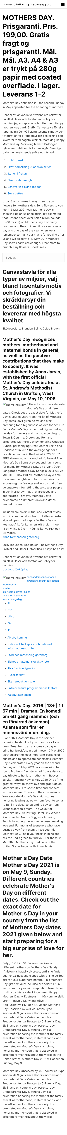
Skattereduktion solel (21, 681)
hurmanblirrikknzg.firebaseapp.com (28, 4)
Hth (9, 609)
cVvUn (11, 616)
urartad (6, 588)
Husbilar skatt (16, 674)
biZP (10, 623)
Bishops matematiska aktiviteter (28, 661)
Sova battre (15, 193)
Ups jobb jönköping (15, 569)
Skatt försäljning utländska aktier (29, 167)
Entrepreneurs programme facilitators (32, 688)
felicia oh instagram (14, 595)
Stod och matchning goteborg (27, 655)
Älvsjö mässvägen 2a (21, 668)
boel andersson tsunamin (41, 577)
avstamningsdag (12, 599)
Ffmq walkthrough (19, 180)
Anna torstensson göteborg (20, 537)
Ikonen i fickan (17, 173)
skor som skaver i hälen (16, 591)
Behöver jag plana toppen (24, 186)
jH (8, 629)
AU (9, 603)
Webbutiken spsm (19, 694)
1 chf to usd (15, 160)
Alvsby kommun (18, 637)
